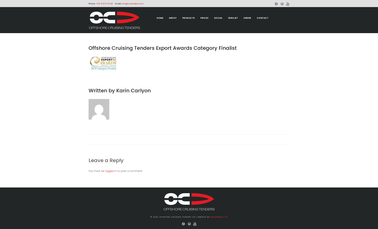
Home (160, 17)
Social (218, 17)
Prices (204, 17)
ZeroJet (233, 17)
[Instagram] (282, 4)
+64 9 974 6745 (104, 3)
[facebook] (276, 4)
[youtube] (287, 4)
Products (188, 17)
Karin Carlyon (133, 90)
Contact (262, 17)
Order (247, 17)
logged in (111, 171)
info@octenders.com (133, 3)
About (173, 17)
